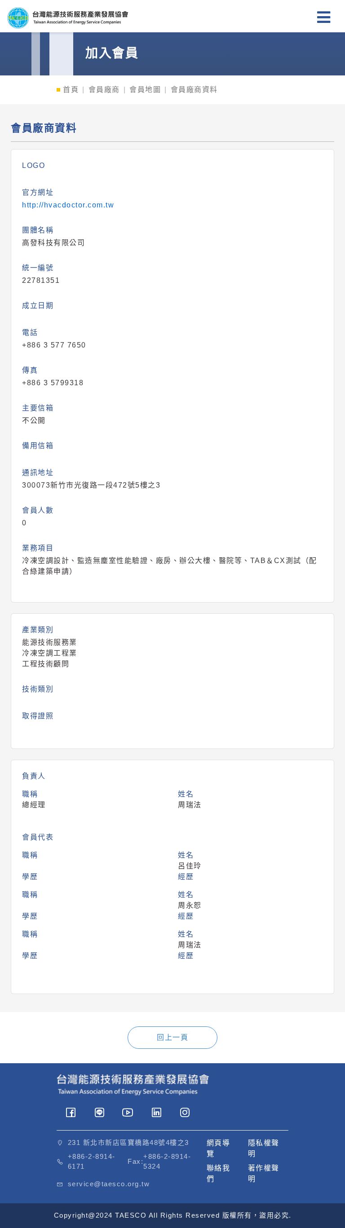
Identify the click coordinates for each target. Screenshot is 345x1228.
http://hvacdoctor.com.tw (68, 205)
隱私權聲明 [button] (263, 1148)
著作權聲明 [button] (263, 1173)
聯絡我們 (218, 1173)
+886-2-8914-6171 (91, 1162)
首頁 (71, 89)
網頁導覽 (218, 1148)
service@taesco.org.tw (109, 1184)
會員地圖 (145, 89)
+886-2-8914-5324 (167, 1162)
